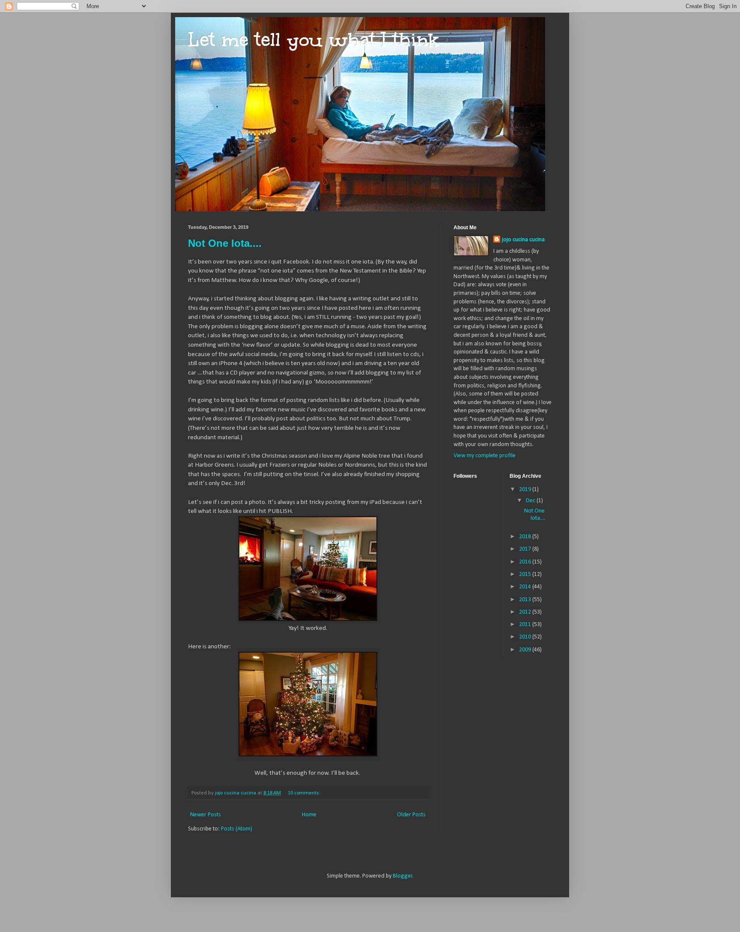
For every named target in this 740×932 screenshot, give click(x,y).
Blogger (402, 876)
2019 (525, 489)
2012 (525, 612)
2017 (525, 549)
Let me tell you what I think (313, 39)
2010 (525, 637)
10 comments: (305, 793)
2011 (525, 624)
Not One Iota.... (225, 243)
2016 (525, 562)
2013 (525, 599)
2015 (525, 574)
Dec (531, 500)
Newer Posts (205, 815)
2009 (525, 650)
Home (309, 815)
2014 (525, 587)
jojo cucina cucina (523, 240)
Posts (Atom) (236, 829)
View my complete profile (485, 456)
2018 (525, 536)
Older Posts (411, 815)
